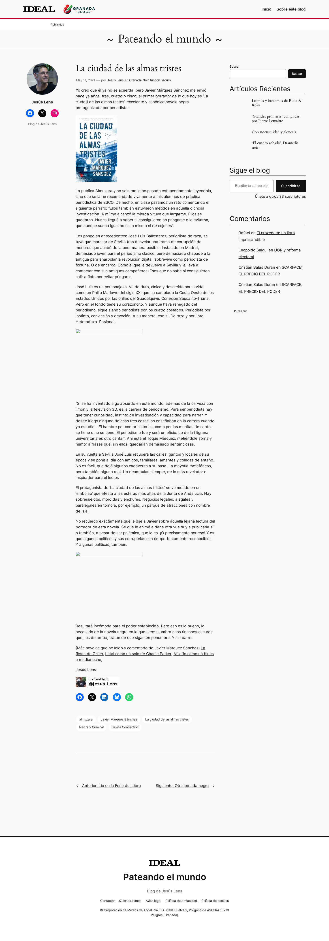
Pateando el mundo (164, 39)
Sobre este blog (291, 9)
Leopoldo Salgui (253, 250)
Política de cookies (215, 900)
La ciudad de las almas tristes (167, 719)
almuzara (86, 719)
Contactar (107, 900)
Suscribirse (290, 186)
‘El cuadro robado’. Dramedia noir (275, 145)
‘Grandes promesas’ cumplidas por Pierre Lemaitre (275, 118)
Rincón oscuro (160, 80)
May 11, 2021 (85, 80)
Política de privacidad (181, 900)
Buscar (235, 66)
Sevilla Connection (125, 727)
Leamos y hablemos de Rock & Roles (276, 103)
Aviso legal (153, 900)
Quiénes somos (130, 900)
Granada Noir (138, 80)
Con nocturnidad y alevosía (274, 132)
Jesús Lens (115, 80)
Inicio (266, 9)
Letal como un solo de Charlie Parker (138, 654)
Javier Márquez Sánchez (119, 719)
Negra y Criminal (91, 727)
